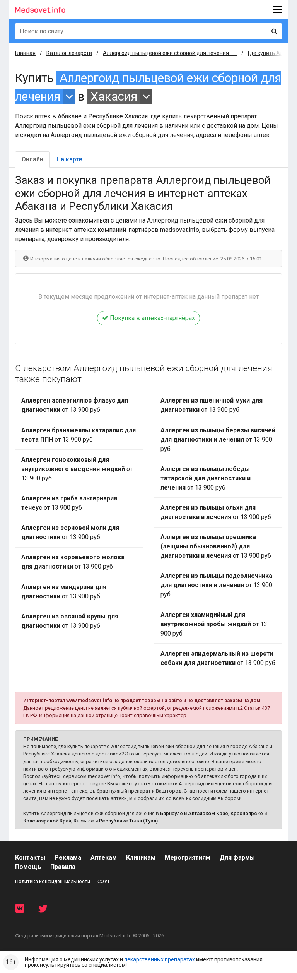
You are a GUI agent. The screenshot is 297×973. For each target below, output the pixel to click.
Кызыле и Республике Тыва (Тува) (115, 821)
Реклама (68, 857)
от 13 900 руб (74, 405)
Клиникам (140, 857)
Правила (62, 866)
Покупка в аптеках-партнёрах (151, 318)
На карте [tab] (69, 159)
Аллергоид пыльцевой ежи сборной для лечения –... (170, 53)
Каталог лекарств (69, 53)
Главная (25, 53)
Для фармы (237, 857)
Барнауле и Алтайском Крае (194, 813)
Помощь (28, 866)
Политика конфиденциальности (52, 881)
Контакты (30, 857)
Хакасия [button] (113, 96)
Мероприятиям (187, 857)
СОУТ (103, 881)
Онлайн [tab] (32, 159)
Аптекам (103, 857)
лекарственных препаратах (159, 959)
